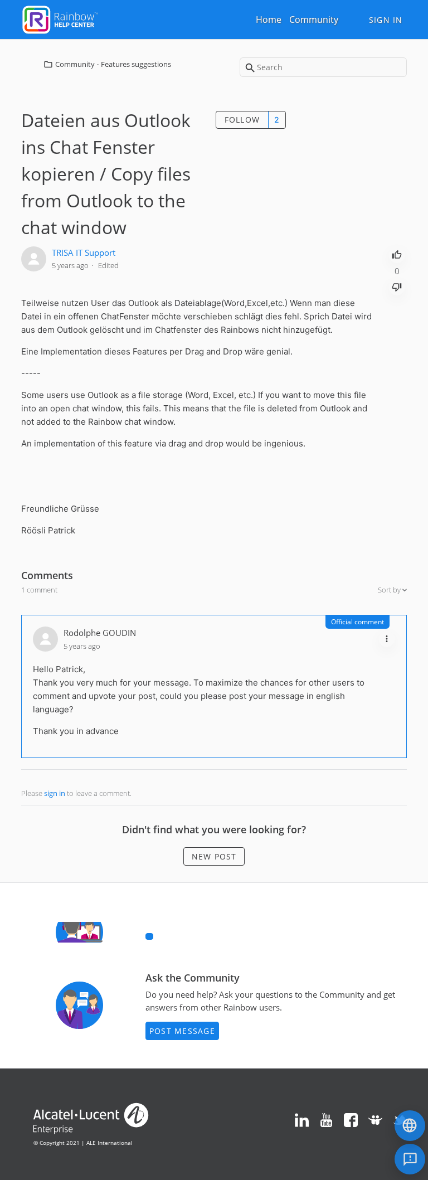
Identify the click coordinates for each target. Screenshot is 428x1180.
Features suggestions (136, 64)
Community (313, 19)
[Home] (60, 18)
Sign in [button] (386, 19)
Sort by (390, 590)
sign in (54, 793)
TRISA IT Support (83, 252)
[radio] (396, 253)
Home (268, 19)
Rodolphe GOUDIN (100, 632)
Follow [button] (242, 119)
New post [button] (214, 856)
